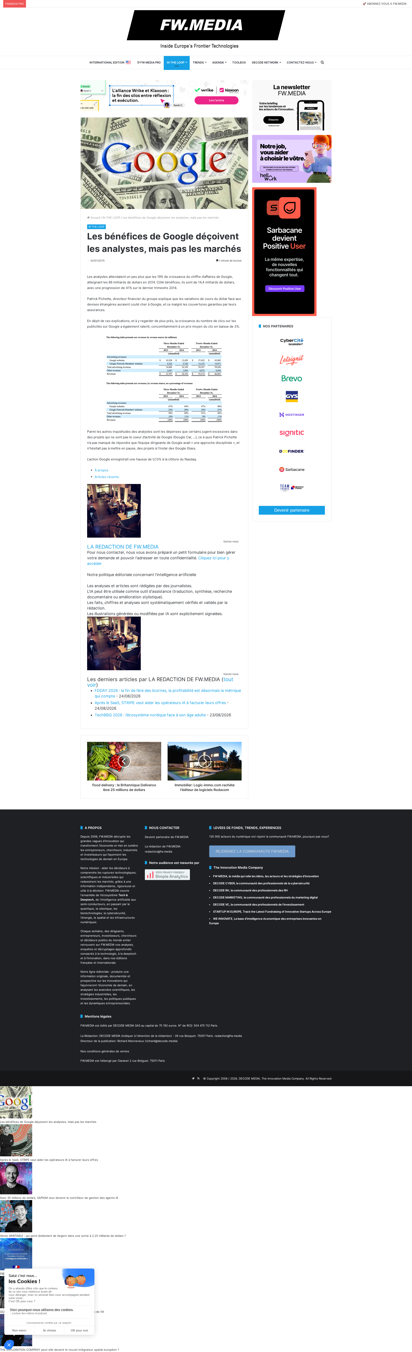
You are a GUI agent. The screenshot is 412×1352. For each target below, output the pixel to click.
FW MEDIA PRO (150, 62)
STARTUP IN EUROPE (227, 911)
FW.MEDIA (106, 836)
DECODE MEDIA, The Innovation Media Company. (272, 1078)
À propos (101, 470)
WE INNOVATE (222, 918)
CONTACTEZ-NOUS (300, 62)
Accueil (95, 217)
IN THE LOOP (175, 62)
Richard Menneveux (130, 1041)
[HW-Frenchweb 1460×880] (292, 181)
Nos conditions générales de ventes (104, 1051)
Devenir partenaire (291, 510)
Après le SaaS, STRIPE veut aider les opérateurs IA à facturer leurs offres (160, 702)
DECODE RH (221, 890)
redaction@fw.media (158, 851)
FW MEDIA (220, 876)
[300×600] (284, 315)
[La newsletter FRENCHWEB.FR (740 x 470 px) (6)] (292, 129)
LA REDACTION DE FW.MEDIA (123, 547)
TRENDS (198, 62)
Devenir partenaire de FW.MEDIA (167, 837)
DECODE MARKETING (227, 897)
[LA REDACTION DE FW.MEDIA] (114, 536)
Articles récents (107, 477)
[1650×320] (164, 95)
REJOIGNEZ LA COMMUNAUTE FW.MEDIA (252, 851)
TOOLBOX (239, 62)
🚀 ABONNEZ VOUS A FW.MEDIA (385, 3)
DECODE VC (221, 904)
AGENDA (218, 62)
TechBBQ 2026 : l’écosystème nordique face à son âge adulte (150, 715)
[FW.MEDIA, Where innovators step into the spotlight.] (206, 32)
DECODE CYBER (224, 883)
